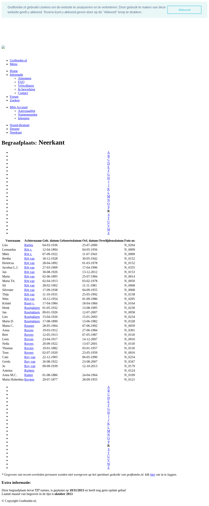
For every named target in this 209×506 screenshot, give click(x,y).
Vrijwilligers (26, 85)
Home (14, 71)
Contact (23, 93)
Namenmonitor (27, 114)
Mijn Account (19, 107)
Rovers (28, 330)
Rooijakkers (32, 308)
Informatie (16, 74)
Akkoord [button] (184, 9)
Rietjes (28, 245)
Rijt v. (28, 249)
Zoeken (15, 100)
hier (152, 474)
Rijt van (29, 258)
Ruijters (29, 370)
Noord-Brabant (19, 125)
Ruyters (29, 379)
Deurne (14, 129)
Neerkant (16, 132)
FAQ (21, 82)
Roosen (29, 325)
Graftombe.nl (18, 60)
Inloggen (23, 118)
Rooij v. (29, 303)
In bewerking (26, 89)
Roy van (29, 357)
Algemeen (24, 78)
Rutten (28, 375)
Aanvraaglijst (26, 111)
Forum (14, 96)
